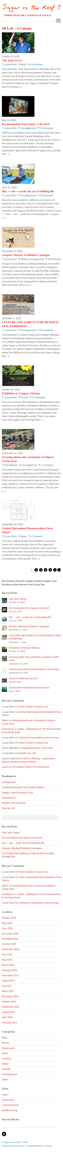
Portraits (6, 1069)
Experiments (8, 1048)
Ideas (24, 536)
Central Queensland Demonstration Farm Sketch (27, 530)
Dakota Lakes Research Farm (17, 792)
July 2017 (7, 986)
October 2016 (9, 1001)
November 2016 (10, 996)
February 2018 (9, 970)
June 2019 (7, 928)
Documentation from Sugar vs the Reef (26, 124)
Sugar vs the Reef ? (13, 1142)
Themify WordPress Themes (39, 1146)
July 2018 (7, 954)
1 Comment (47, 465)
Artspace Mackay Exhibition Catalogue (26, 255)
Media (24, 259)
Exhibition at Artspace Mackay (21, 393)
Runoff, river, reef (27, 753)
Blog (23, 64)
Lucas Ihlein (10, 64)
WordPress (18, 1146)
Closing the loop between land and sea (29, 687)
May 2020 (7, 923)
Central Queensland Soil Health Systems (23, 787)
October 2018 (9, 944)
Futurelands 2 (9, 798)
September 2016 (10, 1007)
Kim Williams (11, 465)
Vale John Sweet (12, 60)
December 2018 (10, 933)
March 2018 (8, 965)
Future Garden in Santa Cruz (33, 706)
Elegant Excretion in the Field (37, 748)
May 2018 (7, 960)
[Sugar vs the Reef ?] (31, 10)
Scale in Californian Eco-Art (23, 678)
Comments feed (10, 1105)
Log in (5, 1094)
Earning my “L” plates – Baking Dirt (20, 729)
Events (24, 397)
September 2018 (10, 949)
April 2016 (7, 1017)
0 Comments (36, 64)
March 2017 (8, 991)
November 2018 (10, 939)
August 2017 (8, 980)
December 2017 (10, 975)
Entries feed (8, 1100)
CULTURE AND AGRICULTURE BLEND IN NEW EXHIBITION (30, 324)
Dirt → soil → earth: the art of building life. (28, 191)
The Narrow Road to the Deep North (30, 767)
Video (5, 1079)
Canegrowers (9, 782)
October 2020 (9, 918)
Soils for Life (8, 808)
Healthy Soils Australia (13, 803)
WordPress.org (9, 1110)
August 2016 (8, 1012)
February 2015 (9, 1022)
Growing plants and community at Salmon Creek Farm (28, 459)
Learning (6, 1058)
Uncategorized (28, 128)
